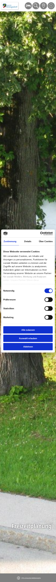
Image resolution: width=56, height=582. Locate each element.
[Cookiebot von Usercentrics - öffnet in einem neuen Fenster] (40, 233)
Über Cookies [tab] (46, 241)
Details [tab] (27, 241)
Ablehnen (28, 346)
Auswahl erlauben (28, 338)
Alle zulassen (28, 330)
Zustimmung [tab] (10, 241)
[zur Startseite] (10, 6)
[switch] (49, 299)
